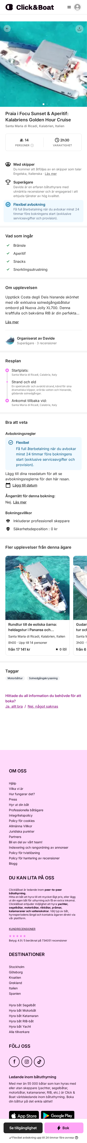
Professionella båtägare (26, 810)
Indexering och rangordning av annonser (38, 847)
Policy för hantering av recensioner (34, 858)
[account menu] (77, 7)
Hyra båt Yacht (20, 1026)
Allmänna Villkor (20, 826)
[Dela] (79, 29)
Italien (13, 988)
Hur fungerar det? (22, 794)
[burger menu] (69, 7)
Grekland (15, 983)
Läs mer (12, 322)
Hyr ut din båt (19, 805)
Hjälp (12, 783)
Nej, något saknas (43, 706)
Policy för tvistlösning (24, 853)
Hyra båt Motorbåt (22, 1010)
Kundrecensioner (22, 929)
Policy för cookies (22, 821)
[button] (43, 104)
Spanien (15, 993)
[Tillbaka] (7, 28)
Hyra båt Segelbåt (22, 1005)
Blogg (13, 863)
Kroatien (15, 977)
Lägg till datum (24, 485)
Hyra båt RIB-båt (21, 1021)
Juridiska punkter (21, 831)
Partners (15, 837)
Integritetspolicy (21, 815)
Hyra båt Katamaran (23, 1016)
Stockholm (16, 967)
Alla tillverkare (19, 1032)
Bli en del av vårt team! (25, 842)
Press (13, 799)
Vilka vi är (16, 789)
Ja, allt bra (14, 706)
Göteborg (16, 972)
